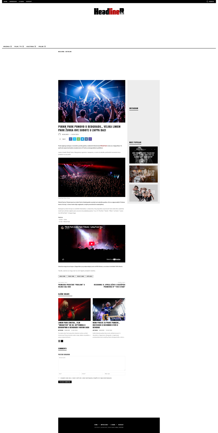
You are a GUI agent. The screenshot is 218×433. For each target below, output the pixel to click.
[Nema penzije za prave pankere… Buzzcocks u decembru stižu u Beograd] (109, 309)
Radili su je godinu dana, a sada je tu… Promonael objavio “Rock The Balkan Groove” (143, 193)
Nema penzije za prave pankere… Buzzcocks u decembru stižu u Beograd (106, 325)
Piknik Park (71, 276)
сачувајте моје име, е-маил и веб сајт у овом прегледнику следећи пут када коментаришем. (86, 378)
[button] (210, 1)
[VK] (86, 139)
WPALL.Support (119, 427)
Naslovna (61, 51)
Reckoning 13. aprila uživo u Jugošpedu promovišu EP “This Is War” (109, 286)
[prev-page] (59, 341)
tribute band (80, 276)
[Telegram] (82, 139)
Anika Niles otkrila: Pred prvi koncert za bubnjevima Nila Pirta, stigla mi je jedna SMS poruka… (143, 174)
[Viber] (90, 139)
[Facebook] (70, 139)
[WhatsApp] (78, 139)
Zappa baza (89, 276)
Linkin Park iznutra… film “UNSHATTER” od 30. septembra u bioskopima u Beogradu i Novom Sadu (74, 325)
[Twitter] (74, 139)
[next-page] (62, 341)
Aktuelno (68, 51)
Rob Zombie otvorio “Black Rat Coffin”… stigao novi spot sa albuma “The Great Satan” (143, 155)
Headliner (65, 134)
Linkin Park (62, 276)
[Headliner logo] (109, 11)
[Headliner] (60, 134)
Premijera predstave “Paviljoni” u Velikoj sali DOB (71, 286)
